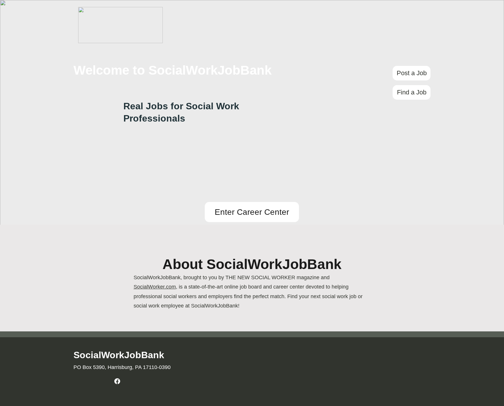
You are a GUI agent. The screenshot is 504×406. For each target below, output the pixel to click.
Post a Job (412, 73)
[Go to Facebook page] (117, 381)
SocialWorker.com (155, 287)
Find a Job (411, 92)
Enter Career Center (252, 212)
